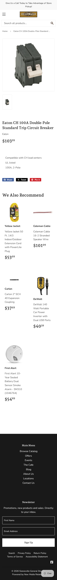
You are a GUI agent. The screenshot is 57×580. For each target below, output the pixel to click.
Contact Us (28, 483)
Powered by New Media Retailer (27, 574)
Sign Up (28, 542)
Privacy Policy (24, 553)
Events (28, 460)
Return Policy (40, 553)
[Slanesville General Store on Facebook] (51, 562)
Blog (28, 469)
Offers (28, 456)
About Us (28, 474)
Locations (28, 478)
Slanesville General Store (31, 571)
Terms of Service (15, 556)
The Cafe (28, 465)
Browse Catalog (28, 451)
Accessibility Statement (37, 556)
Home (5, 31)
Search (12, 553)
